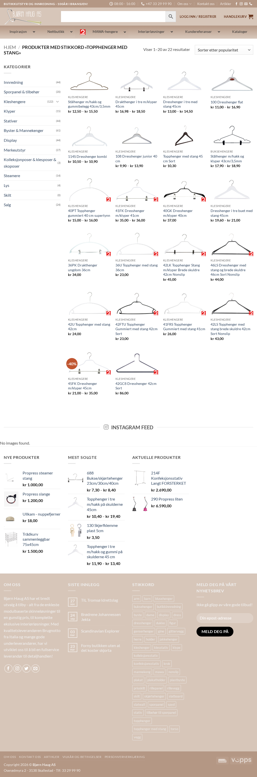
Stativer (10, 120)
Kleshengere (14, 101)
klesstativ (161, 648)
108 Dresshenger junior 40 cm (136, 158)
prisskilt (139, 688)
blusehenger (164, 599)
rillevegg (173, 688)
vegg (137, 737)
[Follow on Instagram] (241, 4)
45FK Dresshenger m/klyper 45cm (82, 385)
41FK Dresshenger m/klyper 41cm (130, 213)
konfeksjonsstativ (146, 664)
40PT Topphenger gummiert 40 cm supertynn (89, 213)
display (164, 615)
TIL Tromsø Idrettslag (99, 600)
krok (167, 664)
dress (177, 615)
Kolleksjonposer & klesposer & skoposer (30, 162)
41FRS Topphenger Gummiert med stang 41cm (184, 326)
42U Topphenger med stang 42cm (89, 326)
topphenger (142, 721)
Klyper (9, 111)
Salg (7, 204)
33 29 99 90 (71, 770)
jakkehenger (168, 639)
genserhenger (144, 631)
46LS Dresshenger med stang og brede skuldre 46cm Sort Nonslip (228, 269)
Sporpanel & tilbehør (21, 91)
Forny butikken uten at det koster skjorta (100, 648)
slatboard (175, 696)
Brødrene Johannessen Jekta (101, 616)
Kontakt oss (206, 4)
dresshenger (143, 623)
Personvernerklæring (125, 757)
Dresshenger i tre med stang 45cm (180, 104)
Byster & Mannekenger (23, 130)
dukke (160, 623)
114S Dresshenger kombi (87, 156)
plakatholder (156, 680)
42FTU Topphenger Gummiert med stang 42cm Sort (136, 329)
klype (176, 648)
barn (147, 599)
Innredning (13, 82)
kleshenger (142, 648)
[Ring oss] (250, 4)
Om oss (182, 4)
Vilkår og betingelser (82, 757)
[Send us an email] (245, 4)
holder (150, 639)
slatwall (139, 704)
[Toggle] (57, 101)
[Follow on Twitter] (26, 668)
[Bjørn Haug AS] (28, 17)
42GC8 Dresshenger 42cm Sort (136, 385)
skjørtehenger (154, 696)
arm (137, 599)
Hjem (10, 47)
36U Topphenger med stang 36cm (136, 267)
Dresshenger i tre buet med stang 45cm (232, 213)
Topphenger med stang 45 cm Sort (183, 158)
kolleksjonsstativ (146, 656)
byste (138, 615)
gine (161, 631)
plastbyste (177, 680)
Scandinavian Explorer (100, 630)
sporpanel (156, 704)
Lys (6, 185)
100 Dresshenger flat (227, 102)
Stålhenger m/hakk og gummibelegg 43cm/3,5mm (89, 104)
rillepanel (156, 688)
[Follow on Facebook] (236, 4)
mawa (159, 672)
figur (172, 623)
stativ (138, 713)
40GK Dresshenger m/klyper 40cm (178, 213)
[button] (238, 16)
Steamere (12, 175)
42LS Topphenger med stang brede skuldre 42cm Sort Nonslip (230, 329)
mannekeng (142, 672)
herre (138, 639)
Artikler (225, 4)
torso (174, 729)
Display (10, 140)
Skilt (7, 195)
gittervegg (176, 631)
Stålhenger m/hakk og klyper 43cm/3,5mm (227, 158)
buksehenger (143, 607)
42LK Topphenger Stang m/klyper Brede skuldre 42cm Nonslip (181, 269)
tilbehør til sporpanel (161, 713)
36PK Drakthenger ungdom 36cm (82, 267)
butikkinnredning (169, 607)
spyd (171, 704)
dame (150, 615)
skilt (137, 696)
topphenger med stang (150, 729)
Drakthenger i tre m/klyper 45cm (136, 104)
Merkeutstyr (15, 150)
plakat (138, 680)
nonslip (173, 672)
